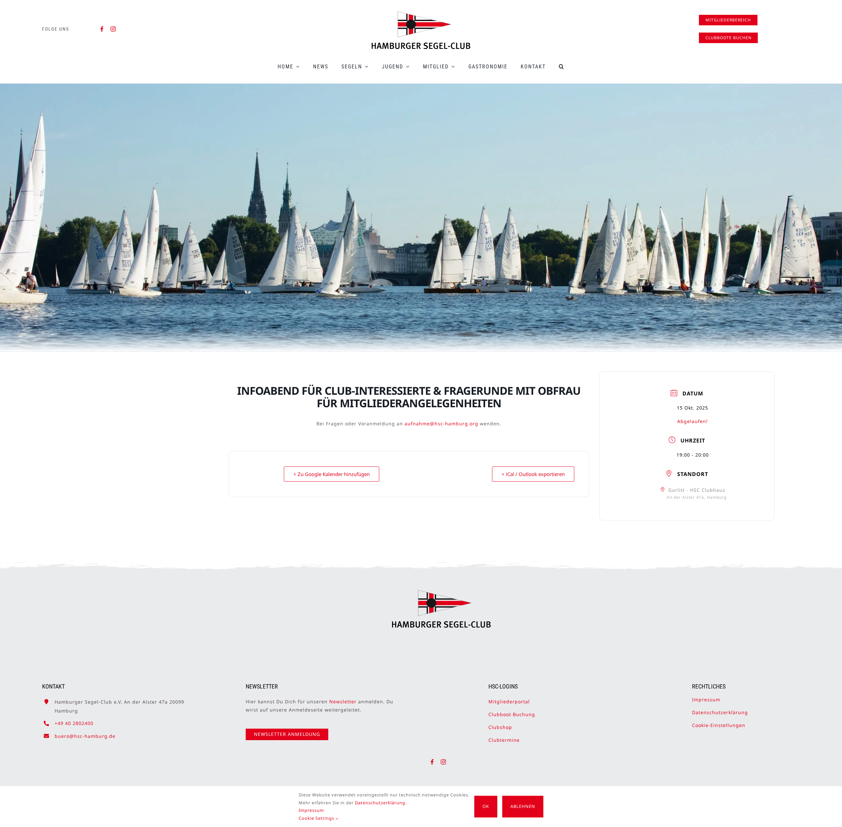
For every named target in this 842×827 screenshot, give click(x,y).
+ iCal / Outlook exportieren (533, 474)
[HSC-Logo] (421, 14)
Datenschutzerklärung (720, 712)
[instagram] (113, 29)
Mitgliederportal (509, 701)
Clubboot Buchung (511, 714)
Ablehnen (522, 806)
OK (486, 806)
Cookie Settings (317, 818)
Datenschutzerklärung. (381, 803)
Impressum (706, 699)
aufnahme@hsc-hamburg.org (441, 423)
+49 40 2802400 (74, 723)
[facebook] (102, 29)
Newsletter (343, 701)
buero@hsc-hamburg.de (85, 736)
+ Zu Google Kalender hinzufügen (331, 474)
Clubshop (500, 727)
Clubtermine (504, 740)
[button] (561, 66)
